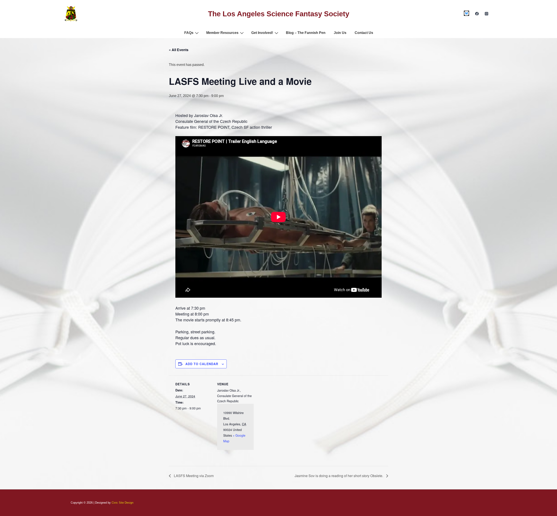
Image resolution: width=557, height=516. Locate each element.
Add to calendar (201, 364)
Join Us (340, 33)
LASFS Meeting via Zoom (193, 475)
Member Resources (222, 33)
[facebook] (477, 13)
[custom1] (467, 13)
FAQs (188, 33)
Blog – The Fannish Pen (305, 33)
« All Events (178, 49)
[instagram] (486, 13)
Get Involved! (262, 33)
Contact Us (364, 33)
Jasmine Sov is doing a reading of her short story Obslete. (339, 475)
